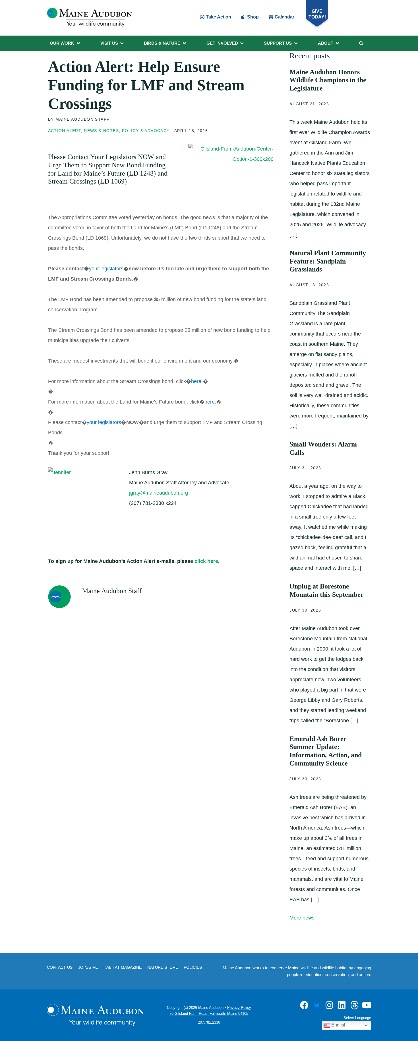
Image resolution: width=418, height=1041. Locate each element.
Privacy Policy (239, 1007)
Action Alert (64, 130)
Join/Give (88, 967)
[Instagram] (329, 1005)
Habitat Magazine (123, 967)
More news (301, 918)
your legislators (106, 268)
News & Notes (101, 130)
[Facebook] (304, 1005)
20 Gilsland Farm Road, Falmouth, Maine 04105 (208, 1013)
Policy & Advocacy (146, 130)
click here (206, 561)
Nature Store (162, 967)
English (338, 1025)
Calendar (284, 17)
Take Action (218, 17)
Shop (253, 17)
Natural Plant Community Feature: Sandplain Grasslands (327, 261)
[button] (65, 43)
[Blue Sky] (317, 1005)
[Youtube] (367, 1005)
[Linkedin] (342, 1005)
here (196, 381)
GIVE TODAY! (317, 14)
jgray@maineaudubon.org (158, 493)
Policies (193, 967)
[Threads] (354, 1005)
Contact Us (60, 967)
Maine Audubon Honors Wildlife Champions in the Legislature (327, 80)
